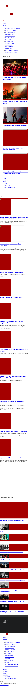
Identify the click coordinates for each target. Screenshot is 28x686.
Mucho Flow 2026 (9, 46)
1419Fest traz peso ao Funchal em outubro (8, 559)
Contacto (7, 185)
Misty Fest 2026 (8, 48)
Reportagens (5, 54)
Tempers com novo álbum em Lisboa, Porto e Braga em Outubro (13, 541)
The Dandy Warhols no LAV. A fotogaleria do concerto (13, 431)
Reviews (4, 178)
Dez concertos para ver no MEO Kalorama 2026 (12, 520)
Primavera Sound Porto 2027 (11, 52)
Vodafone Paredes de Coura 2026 (12, 28)
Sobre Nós (5, 183)
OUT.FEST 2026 (8, 39)
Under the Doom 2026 (9, 37)
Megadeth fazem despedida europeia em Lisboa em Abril (12, 601)
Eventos (4, 25)
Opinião (4, 181)
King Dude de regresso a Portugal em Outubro (9, 531)
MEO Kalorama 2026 (9, 34)
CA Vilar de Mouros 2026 (10, 30)
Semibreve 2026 (8, 45)
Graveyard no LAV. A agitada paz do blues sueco (12, 401)
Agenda (4, 23)
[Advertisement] (14, 480)
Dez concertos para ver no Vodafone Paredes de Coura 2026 (12, 569)
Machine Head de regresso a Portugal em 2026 (11, 272)
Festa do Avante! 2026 (10, 36)
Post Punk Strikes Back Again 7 (12, 50)
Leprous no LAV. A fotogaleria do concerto (10, 458)
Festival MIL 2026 (9, 41)
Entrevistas (5, 180)
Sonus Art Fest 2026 (9, 43)
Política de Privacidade (10, 187)
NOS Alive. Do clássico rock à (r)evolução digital (15, 125)
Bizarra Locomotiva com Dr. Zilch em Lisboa (11, 297)
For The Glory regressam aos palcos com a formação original (12, 580)
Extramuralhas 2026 (10, 32)
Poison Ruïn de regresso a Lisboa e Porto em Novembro (11, 552)
